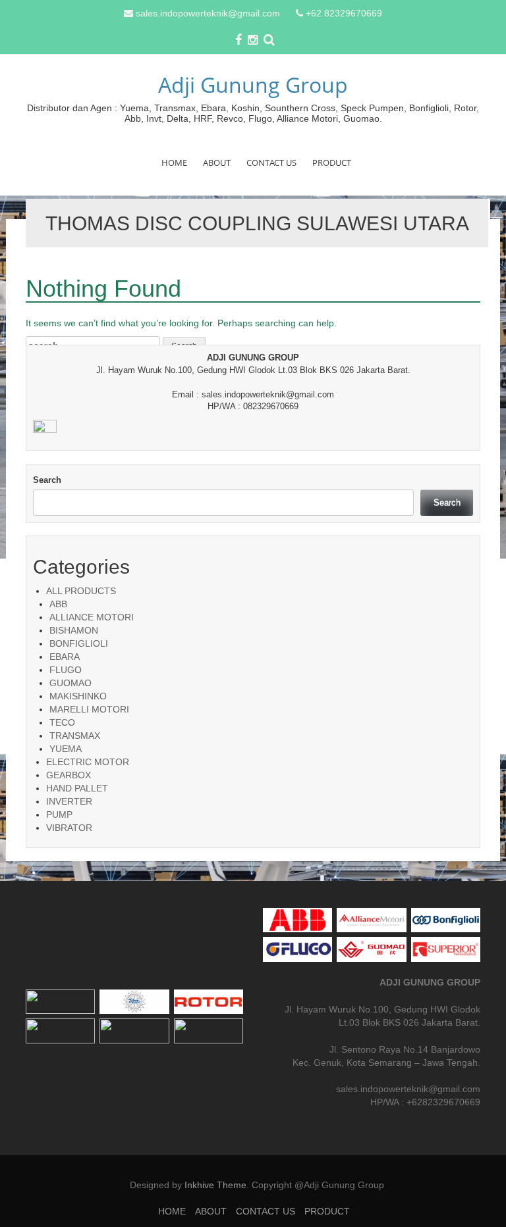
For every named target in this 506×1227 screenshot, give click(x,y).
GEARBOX (68, 775)
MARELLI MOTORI (89, 709)
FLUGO (65, 669)
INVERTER (69, 801)
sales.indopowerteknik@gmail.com (208, 13)
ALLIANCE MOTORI (91, 617)
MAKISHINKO (78, 696)
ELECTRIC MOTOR (87, 762)
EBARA (64, 656)
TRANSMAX (74, 735)
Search (47, 480)
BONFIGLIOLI (78, 643)
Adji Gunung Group (253, 84)
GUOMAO (70, 683)
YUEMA (65, 748)
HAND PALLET (77, 788)
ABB (58, 604)
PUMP (59, 814)
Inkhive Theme (215, 1185)
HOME (174, 162)
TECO (62, 722)
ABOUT (217, 162)
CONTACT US (271, 162)
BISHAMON (73, 630)
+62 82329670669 (344, 13)
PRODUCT (331, 162)
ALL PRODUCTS (81, 591)
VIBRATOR (69, 827)
